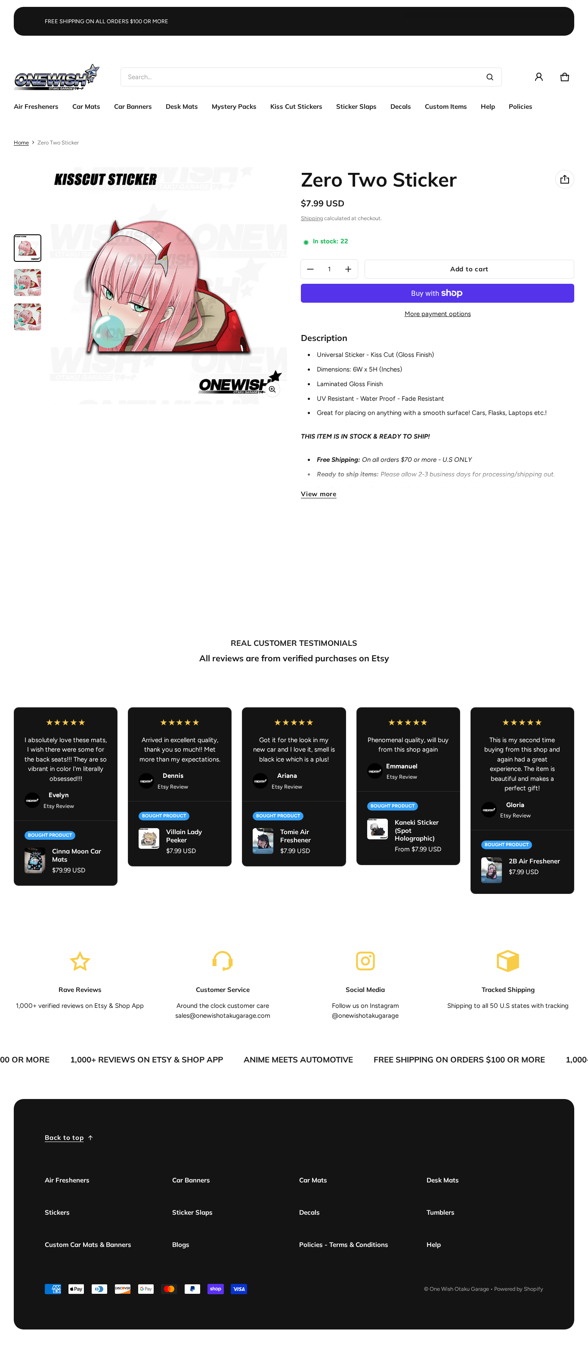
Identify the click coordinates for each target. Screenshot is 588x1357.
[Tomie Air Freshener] (263, 841)
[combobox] (311, 77)
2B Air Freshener (534, 861)
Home (21, 142)
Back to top (64, 1137)
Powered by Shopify (518, 1289)
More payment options (438, 314)
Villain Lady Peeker (184, 836)
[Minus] (310, 269)
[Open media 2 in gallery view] (27, 282)
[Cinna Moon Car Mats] (35, 860)
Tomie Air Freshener (295, 836)
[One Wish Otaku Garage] (57, 77)
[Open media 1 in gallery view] (27, 248)
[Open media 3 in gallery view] (27, 317)
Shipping (312, 218)
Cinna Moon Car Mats (76, 855)
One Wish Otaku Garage (459, 1289)
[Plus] (348, 269)
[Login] (538, 77)
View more (319, 494)
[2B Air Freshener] (491, 870)
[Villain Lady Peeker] (149, 838)
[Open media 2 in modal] (168, 285)
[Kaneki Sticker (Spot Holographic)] (377, 829)
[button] (564, 77)
